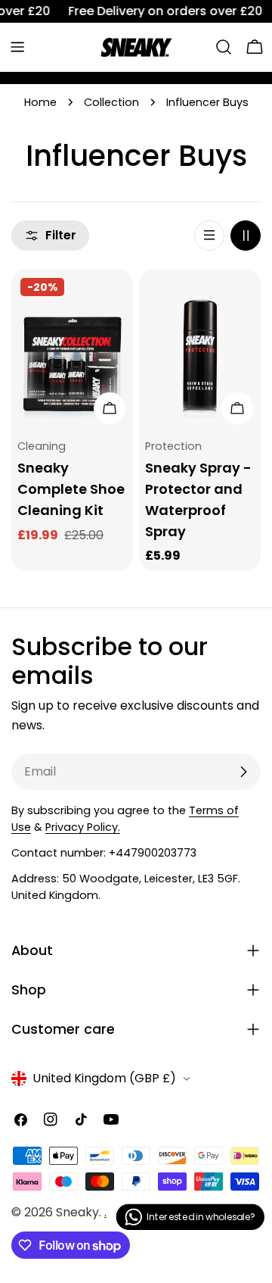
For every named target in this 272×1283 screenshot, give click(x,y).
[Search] (224, 47)
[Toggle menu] (17, 47)
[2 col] (245, 235)
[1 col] (209, 235)
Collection (111, 102)
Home (40, 102)
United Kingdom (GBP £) (104, 1078)
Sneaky (77, 1212)
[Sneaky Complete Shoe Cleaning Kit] (72, 350)
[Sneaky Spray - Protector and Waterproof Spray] (200, 350)
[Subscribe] (243, 772)
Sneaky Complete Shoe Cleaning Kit (71, 489)
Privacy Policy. (82, 827)
